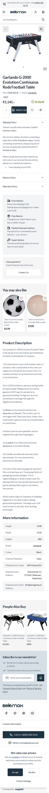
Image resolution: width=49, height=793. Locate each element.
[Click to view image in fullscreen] (41, 29)
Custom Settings (23, 781)
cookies (15, 757)
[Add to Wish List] (32, 109)
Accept (15, 772)
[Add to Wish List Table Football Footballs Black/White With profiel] (21, 298)
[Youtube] (32, 713)
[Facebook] (6, 713)
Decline (31, 772)
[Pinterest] (23, 713)
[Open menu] (4, 12)
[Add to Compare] (40, 109)
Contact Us (23, 272)
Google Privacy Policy (12, 688)
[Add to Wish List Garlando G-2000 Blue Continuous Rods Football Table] (45, 615)
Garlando (32, 92)
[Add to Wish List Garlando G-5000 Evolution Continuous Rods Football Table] (21, 615)
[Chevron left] (6, 29)
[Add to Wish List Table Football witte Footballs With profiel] (45, 298)
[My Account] (35, 12)
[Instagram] (15, 713)
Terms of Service (34, 688)
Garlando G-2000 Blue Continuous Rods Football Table (37, 639)
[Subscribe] (40, 677)
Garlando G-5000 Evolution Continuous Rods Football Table (14, 639)
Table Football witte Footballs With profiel (36, 323)
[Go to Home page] (18, 12)
